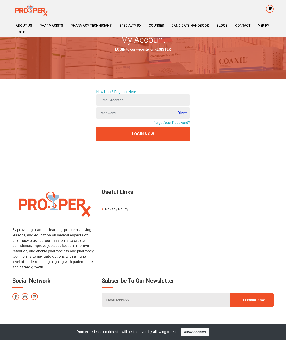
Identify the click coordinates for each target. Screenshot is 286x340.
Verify (263, 25)
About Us (24, 25)
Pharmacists (51, 25)
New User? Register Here (116, 92)
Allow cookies (195, 332)
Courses (156, 25)
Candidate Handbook (190, 25)
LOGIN (120, 49)
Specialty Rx (130, 25)
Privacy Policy (116, 209)
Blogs (222, 25)
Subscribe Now (252, 300)
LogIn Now (143, 134)
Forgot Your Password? (171, 123)
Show (182, 112)
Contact (242, 25)
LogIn (21, 32)
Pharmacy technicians (91, 25)
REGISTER (162, 49)
